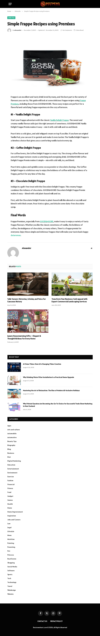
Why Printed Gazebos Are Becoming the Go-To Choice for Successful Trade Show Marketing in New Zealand (57, 405)
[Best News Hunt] (50, 4)
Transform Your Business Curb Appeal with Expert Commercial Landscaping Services (69, 300)
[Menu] (10, 4)
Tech (9, 578)
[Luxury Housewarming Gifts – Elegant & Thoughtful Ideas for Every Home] (27, 321)
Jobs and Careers (13, 520)
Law (8, 523)
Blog (9, 449)
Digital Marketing (14, 461)
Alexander (17, 30)
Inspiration (11, 516)
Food (9, 492)
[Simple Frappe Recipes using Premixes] (50, 63)
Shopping (11, 563)
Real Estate (11, 559)
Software (11, 570)
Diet (9, 457)
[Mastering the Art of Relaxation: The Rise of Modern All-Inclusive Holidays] (14, 393)
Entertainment (13, 469)
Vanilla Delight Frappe (59, 120)
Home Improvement (15, 512)
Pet (8, 551)
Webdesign (11, 590)
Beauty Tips (11, 441)
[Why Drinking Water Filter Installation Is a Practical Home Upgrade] (14, 380)
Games (10, 500)
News (9, 535)
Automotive (12, 437)
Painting (10, 543)
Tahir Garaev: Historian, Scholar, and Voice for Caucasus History (26, 300)
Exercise (10, 476)
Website (10, 594)
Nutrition (11, 539)
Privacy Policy (56, 621)
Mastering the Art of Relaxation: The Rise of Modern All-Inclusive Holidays (51, 390)
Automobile (11, 433)
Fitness (10, 488)
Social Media (12, 567)
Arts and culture (13, 429)
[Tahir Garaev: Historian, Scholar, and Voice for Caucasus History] (27, 284)
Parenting (11, 547)
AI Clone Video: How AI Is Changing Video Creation (42, 364)
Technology (11, 582)
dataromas (16, 235)
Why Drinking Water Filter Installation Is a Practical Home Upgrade (48, 377)
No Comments (67, 30)
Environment (12, 473)
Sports (9, 574)
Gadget (10, 496)
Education (11, 465)
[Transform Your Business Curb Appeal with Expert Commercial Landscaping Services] (72, 284)
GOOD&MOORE (46, 221)
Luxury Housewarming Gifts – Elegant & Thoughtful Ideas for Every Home (24, 337)
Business (10, 453)
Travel (9, 586)
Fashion (10, 480)
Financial (11, 484)
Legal (9, 527)
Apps (9, 426)
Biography (11, 445)
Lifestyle (11, 18)
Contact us (42, 621)
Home (9, 508)
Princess (10, 555)
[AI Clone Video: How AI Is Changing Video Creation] (14, 367)
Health (10, 504)
